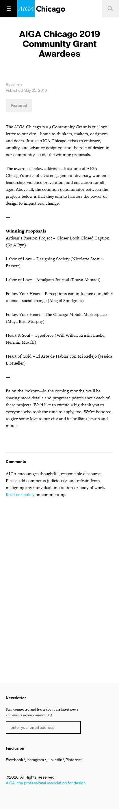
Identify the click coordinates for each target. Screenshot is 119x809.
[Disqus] (59, 576)
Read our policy (20, 494)
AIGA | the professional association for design (45, 783)
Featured (19, 105)
